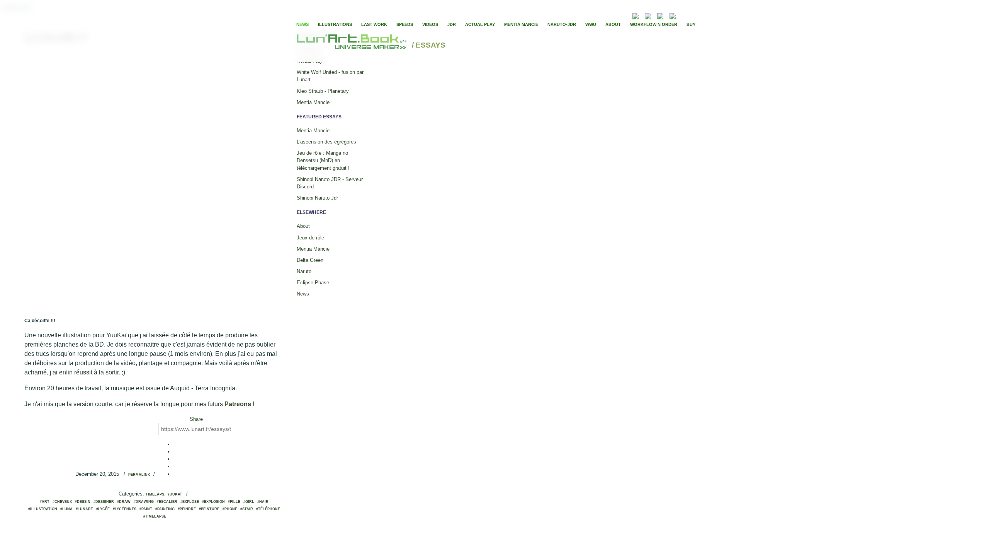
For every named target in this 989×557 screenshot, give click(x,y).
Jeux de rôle (310, 238)
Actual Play (480, 24)
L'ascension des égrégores (326, 142)
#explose (189, 502)
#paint (145, 509)
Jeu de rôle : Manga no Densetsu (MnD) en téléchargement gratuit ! (323, 160)
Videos (430, 24)
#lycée (103, 509)
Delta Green (310, 260)
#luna (66, 509)
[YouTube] (684, 15)
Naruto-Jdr (561, 24)
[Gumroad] (635, 15)
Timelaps (155, 494)
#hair (262, 502)
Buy (691, 24)
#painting (165, 509)
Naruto (304, 271)
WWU (590, 24)
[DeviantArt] (648, 15)
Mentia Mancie (521, 24)
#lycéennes (124, 509)
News (302, 24)
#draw (124, 502)
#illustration (42, 509)
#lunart (84, 509)
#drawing (144, 502)
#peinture (209, 509)
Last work (374, 24)
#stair (246, 509)
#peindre (187, 509)
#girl (248, 502)
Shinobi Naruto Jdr (317, 198)
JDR (451, 24)
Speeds (404, 24)
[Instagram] (673, 15)
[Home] (352, 45)
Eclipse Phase (313, 282)
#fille (234, 502)
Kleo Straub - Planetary (323, 91)
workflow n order (653, 24)
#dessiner (103, 502)
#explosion (213, 502)
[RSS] (624, 15)
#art (44, 502)
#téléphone (268, 509)
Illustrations (335, 24)
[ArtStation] (660, 15)
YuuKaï (174, 494)
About (613, 24)
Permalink (139, 475)
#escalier (167, 502)
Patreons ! (239, 404)
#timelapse (154, 516)
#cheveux (62, 502)
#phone (230, 509)
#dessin (82, 502)
